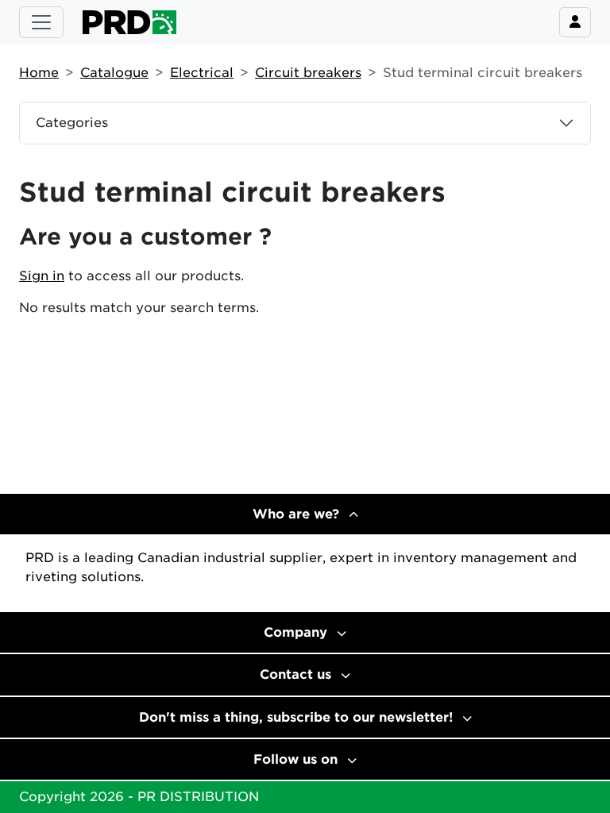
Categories (72, 122)
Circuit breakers (308, 72)
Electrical (202, 72)
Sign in (41, 275)
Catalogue (114, 72)
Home (39, 72)
